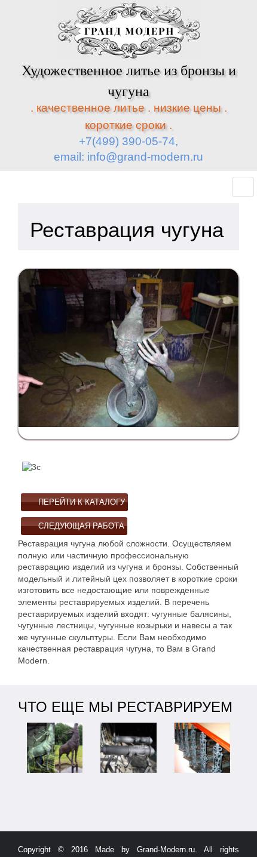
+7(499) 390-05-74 (127, 141)
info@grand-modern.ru (145, 156)
